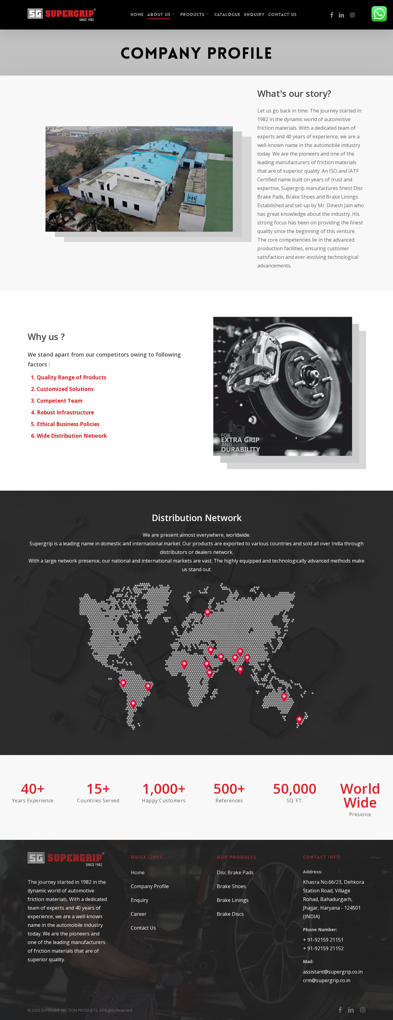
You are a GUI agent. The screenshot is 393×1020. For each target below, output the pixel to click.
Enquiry (139, 900)
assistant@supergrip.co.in (333, 971)
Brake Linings (233, 900)
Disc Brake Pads (235, 872)
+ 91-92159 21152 (323, 948)
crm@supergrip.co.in (326, 980)
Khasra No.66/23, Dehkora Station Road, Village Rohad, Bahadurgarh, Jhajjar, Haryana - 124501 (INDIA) (333, 899)
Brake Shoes (231, 886)
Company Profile (150, 886)
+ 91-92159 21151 (323, 939)
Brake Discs (230, 914)
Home (138, 872)
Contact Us (143, 927)
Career (138, 914)
